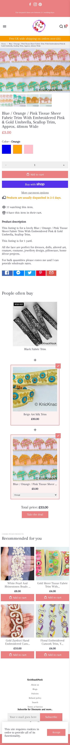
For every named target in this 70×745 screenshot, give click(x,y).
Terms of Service (35, 707)
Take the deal (35, 514)
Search (35, 702)
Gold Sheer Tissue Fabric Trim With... (52, 585)
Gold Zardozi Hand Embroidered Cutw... (17, 642)
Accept (56, 732)
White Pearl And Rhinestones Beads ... (17, 585)
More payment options (35, 192)
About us (35, 685)
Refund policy (35, 698)
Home (3, 44)
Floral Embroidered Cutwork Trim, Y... (52, 642)
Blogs (35, 689)
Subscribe (51, 717)
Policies (35, 693)
